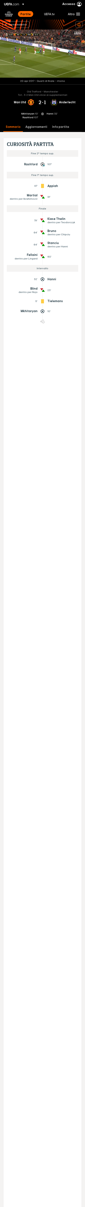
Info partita (60, 126)
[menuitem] (29, 14)
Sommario (13, 126)
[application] (42, 54)
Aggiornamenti (36, 126)
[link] (25, 14)
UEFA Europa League (8, 13)
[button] (73, 14)
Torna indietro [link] (17, 24)
